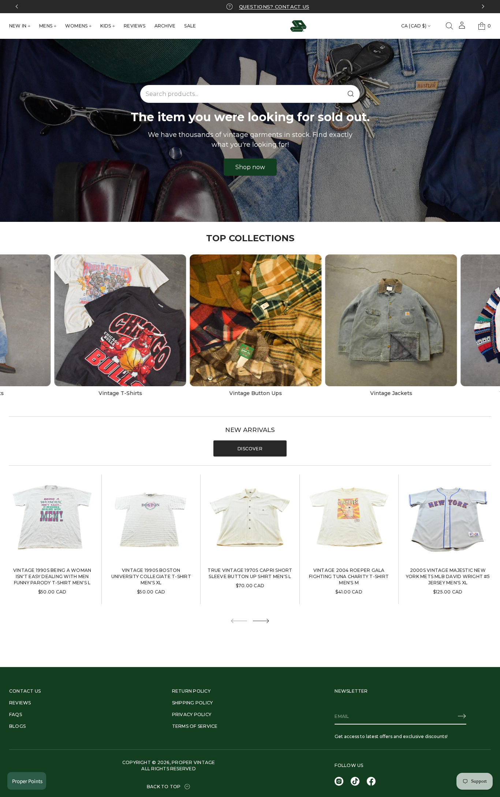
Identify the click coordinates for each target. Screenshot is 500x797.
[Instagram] (339, 781)
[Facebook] (371, 781)
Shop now (250, 167)
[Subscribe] (462, 716)
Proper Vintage (193, 762)
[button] (449, 26)
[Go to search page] (449, 26)
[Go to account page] (462, 28)
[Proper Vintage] (298, 26)
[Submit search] (350, 93)
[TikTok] (355, 781)
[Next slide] (261, 621)
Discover (250, 448)
